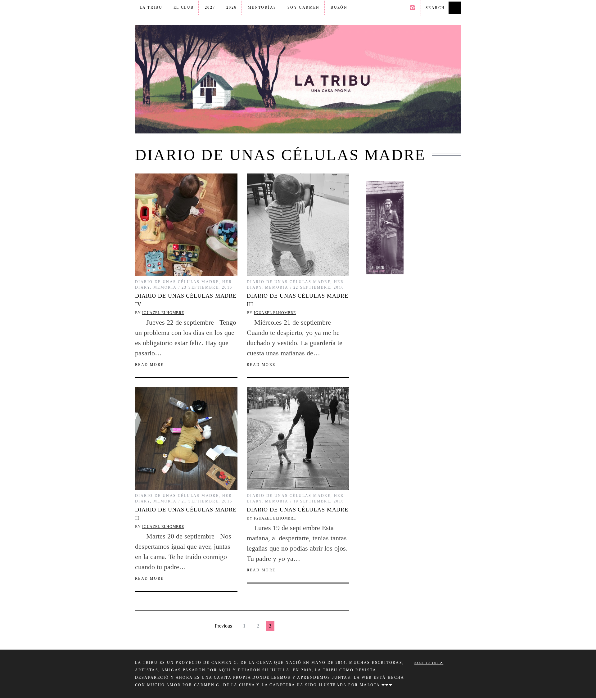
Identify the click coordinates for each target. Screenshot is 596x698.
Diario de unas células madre (177, 282)
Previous (223, 625)
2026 (231, 7)
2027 (210, 7)
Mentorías (262, 7)
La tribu (151, 7)
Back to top (427, 663)
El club (184, 7)
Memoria (165, 287)
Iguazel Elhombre (163, 313)
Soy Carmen (303, 7)
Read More (149, 365)
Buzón (339, 7)
